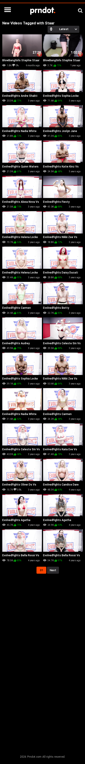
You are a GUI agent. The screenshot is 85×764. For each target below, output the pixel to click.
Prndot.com (34, 756)
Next (53, 570)
